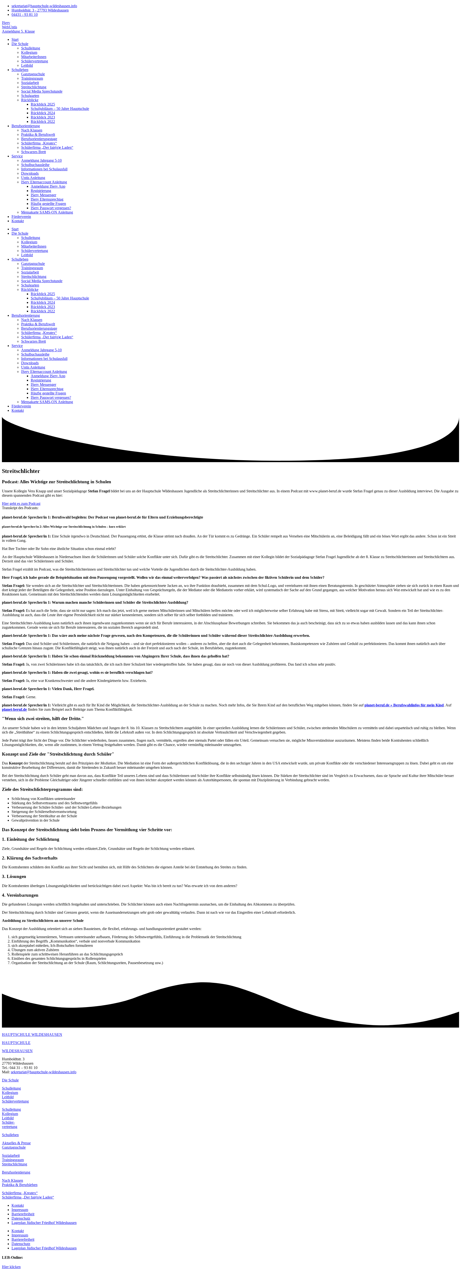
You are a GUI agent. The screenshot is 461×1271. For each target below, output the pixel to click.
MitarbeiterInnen (33, 57)
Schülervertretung (34, 61)
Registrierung (41, 191)
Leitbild (27, 65)
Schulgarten (30, 96)
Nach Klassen (31, 130)
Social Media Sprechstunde (41, 91)
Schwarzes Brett (33, 152)
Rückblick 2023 (43, 117)
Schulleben (20, 70)
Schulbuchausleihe (35, 165)
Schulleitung (30, 48)
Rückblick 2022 (43, 121)
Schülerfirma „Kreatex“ (39, 143)
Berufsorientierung (26, 126)
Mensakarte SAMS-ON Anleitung (47, 212)
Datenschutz (21, 1218)
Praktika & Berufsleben (19, 1185)
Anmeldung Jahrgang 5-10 (41, 160)
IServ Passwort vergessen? (51, 208)
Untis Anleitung (33, 178)
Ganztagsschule (33, 74)
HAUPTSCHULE (16, 1043)
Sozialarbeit (30, 83)
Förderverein (21, 217)
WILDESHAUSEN (17, 1051)
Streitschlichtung (33, 87)
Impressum (20, 1210)
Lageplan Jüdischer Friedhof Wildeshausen (44, 1223)
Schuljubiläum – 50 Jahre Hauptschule (60, 109)
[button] (230, 508)
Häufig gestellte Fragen (48, 204)
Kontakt (18, 221)
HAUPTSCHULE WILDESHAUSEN (32, 1034)
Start (15, 39)
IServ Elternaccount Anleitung (44, 182)
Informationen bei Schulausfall (44, 169)
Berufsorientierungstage (39, 139)
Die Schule (20, 44)
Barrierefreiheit (23, 1214)
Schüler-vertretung (9, 1124)
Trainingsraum (32, 78)
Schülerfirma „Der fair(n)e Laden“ (47, 147)
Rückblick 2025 (43, 104)
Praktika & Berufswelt (38, 134)
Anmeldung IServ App (48, 186)
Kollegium (29, 52)
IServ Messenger (43, 195)
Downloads (30, 173)
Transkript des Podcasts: (20, 508)
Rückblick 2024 (43, 113)
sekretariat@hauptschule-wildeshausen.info (43, 1072)
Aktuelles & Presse (16, 1143)
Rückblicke (29, 100)
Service (17, 156)
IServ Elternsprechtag (47, 199)
